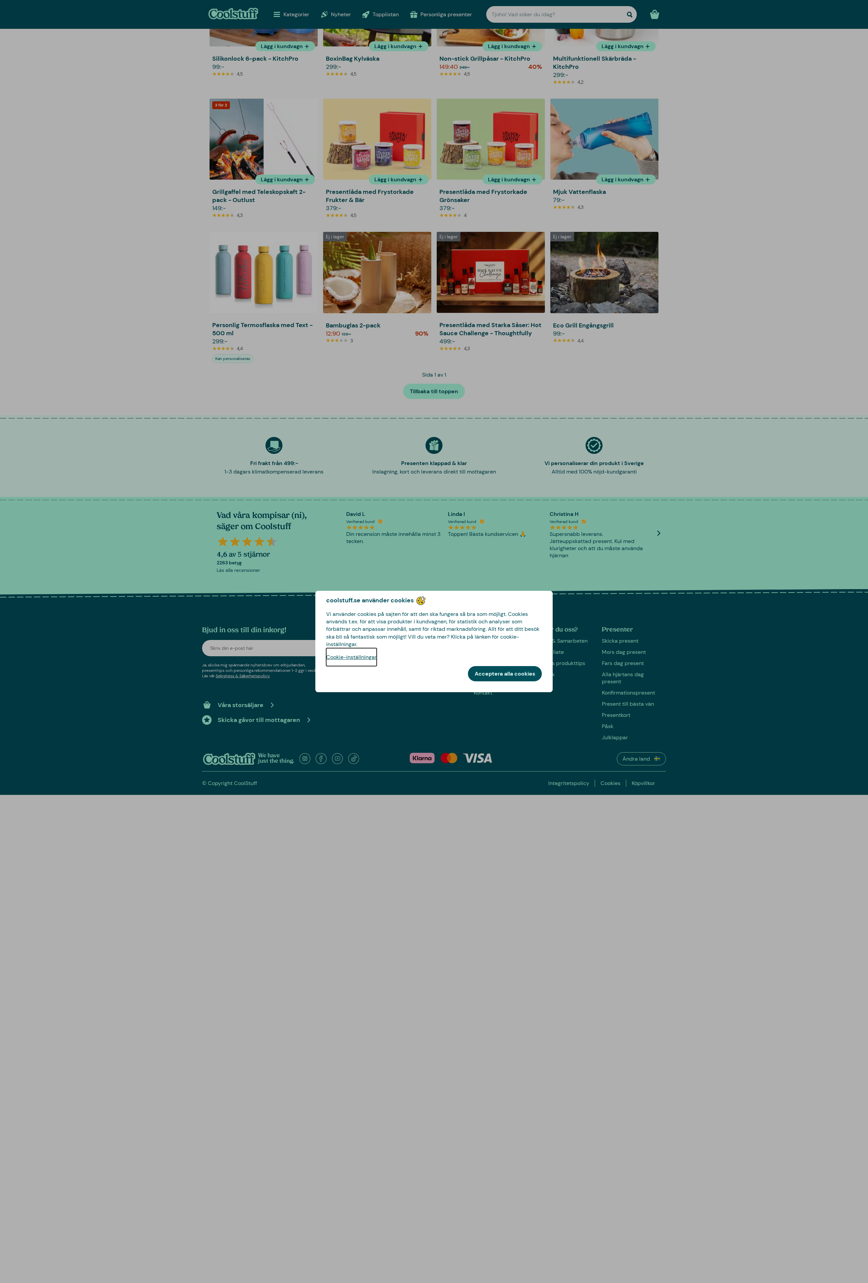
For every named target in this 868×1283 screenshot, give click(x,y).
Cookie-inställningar (351, 657)
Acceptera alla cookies (505, 673)
